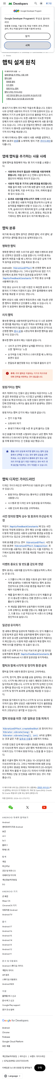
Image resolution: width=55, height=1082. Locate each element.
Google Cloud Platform (12, 1041)
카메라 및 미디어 (9, 875)
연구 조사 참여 (8, 1009)
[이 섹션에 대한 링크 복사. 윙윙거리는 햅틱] (23, 387)
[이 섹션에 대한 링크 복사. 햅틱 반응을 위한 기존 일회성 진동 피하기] (5, 723)
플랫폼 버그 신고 (9, 996)
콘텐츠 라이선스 (43, 787)
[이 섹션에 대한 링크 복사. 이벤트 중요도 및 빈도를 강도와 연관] (46, 564)
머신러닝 (6, 866)
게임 (4, 861)
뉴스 (4, 840)
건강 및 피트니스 (9, 870)
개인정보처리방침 (9, 880)
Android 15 (7, 935)
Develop (25, 52)
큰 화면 (5, 896)
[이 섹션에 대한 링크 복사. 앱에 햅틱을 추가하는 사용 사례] (49, 156)
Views (8, 55)
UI (47, 52)
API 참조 (5, 975)
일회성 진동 (24, 739)
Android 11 (7, 954)
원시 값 (17, 331)
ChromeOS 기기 (9, 905)
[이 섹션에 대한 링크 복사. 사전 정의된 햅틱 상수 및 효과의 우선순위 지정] (7, 520)
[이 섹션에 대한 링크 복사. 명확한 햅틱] (18, 246)
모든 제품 (6, 1046)
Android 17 (7, 926)
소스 (4, 836)
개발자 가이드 (8, 970)
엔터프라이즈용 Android (12, 827)
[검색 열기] (36, 3)
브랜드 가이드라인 (37, 1056)
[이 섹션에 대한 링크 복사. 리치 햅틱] (16, 315)
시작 (27, 45)
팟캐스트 (6, 849)
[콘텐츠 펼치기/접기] (19, 71)
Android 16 (7, 931)
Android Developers (10, 52)
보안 (4, 831)
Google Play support (11, 1005)
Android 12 (7, 949)
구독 (40, 1067)
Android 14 (7, 940)
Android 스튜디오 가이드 (12, 966)
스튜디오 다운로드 (9, 979)
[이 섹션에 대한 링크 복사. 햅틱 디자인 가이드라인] (38, 479)
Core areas (37, 52)
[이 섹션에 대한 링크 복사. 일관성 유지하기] (23, 625)
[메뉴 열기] (4, 3)
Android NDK (8, 984)
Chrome (5, 1032)
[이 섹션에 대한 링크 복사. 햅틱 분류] (18, 228)
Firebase (6, 1037)
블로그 (5, 845)
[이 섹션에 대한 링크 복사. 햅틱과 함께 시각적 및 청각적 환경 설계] (49, 666)
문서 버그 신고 (8, 1000)
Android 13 (7, 944)
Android (6, 822)
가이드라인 (45, 141)
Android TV (7, 914)
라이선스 (23, 1056)
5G (3, 884)
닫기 (27, 36)
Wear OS (6, 901)
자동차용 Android (9, 910)
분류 (16, 141)
